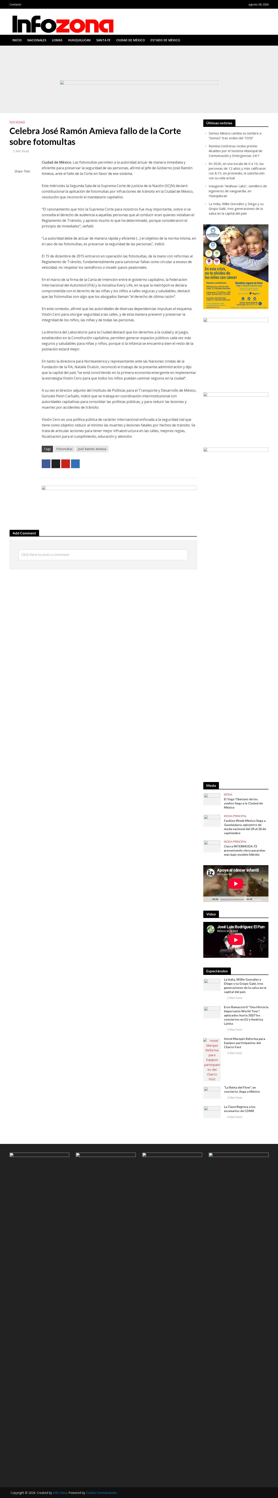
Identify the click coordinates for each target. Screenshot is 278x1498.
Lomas (57, 40)
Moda (228, 794)
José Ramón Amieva (92, 449)
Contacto (15, 4)
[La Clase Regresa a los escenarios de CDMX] (212, 1111)
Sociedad (17, 122)
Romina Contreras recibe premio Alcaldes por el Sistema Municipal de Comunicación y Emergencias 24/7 (82, 56)
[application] (235, 883)
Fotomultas (64, 449)
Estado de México (165, 40)
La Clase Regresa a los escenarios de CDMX (240, 1109)
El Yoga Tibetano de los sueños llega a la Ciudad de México (243, 803)
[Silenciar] (255, 899)
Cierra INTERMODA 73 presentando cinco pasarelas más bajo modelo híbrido (244, 850)
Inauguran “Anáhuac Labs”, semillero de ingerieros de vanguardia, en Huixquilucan (67, 63)
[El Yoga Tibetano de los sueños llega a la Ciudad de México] (212, 799)
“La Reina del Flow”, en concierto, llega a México (242, 1089)
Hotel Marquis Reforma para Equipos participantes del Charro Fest (244, 1043)
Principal (240, 816)
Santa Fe (103, 40)
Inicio (17, 40)
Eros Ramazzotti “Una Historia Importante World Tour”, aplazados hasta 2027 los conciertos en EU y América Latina (246, 1015)
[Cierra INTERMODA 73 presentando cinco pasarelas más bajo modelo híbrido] (212, 846)
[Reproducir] (208, 899)
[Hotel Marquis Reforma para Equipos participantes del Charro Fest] (212, 1059)
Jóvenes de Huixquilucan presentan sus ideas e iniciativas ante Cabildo (60, 71)
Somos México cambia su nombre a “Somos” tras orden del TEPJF (57, 52)
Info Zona (60, 1493)
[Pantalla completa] (262, 899)
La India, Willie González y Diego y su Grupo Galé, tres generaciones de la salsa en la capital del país (78, 67)
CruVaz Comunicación (101, 1493)
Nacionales (36, 40)
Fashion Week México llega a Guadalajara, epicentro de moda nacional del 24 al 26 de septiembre (245, 827)
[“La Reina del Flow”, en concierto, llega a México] (212, 1092)
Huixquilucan (79, 40)
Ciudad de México (130, 40)
